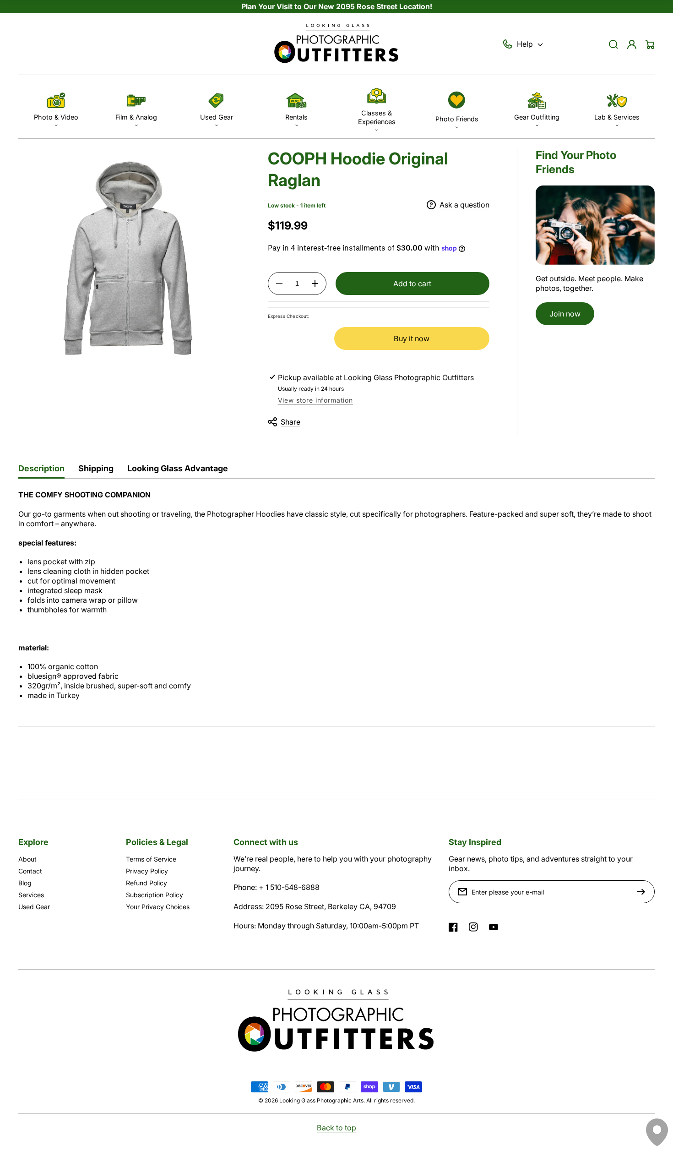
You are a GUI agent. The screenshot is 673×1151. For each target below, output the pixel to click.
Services (31, 895)
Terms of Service (151, 859)
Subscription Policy (154, 895)
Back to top (336, 1127)
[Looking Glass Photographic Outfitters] (336, 44)
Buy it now (411, 338)
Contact (30, 871)
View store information (315, 400)
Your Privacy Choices (158, 907)
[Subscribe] (643, 891)
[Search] (613, 44)
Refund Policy (146, 883)
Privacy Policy (147, 871)
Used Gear (34, 907)
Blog (25, 883)
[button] (56, 106)
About (27, 859)
